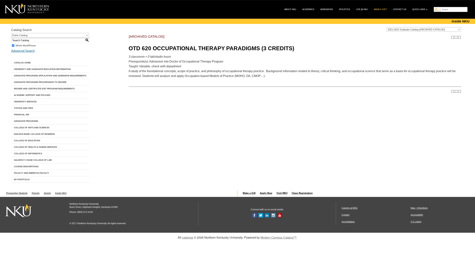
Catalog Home (22, 63)
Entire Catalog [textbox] (19, 35)
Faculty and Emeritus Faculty (31, 173)
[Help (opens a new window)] (459, 37)
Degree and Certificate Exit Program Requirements (44, 89)
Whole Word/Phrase (26, 45)
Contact (345, 215)
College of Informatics (28, 153)
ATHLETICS (344, 9)
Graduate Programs (26, 121)
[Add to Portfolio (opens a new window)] (452, 37)
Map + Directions (419, 208)
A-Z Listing (416, 221)
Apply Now (266, 193)
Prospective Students (16, 193)
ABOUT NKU (290, 9)
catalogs (187, 237)
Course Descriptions (26, 166)
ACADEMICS (308, 9)
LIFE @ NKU (362, 9)
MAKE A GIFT (380, 9)
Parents (36, 193)
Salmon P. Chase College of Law (33, 160)
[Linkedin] (267, 215)
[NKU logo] (27, 9)
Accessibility (417, 215)
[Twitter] (261, 215)
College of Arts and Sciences (31, 127)
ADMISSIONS (326, 9)
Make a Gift (249, 193)
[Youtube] (279, 215)
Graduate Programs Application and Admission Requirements (50, 76)
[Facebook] (254, 215)
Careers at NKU (350, 208)
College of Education (27, 140)
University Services (25, 101)
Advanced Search (23, 50)
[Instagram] (273, 215)
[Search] (437, 9)
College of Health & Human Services (35, 147)
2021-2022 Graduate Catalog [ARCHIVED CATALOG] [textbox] (416, 29)
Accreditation (348, 221)
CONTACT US (399, 9)
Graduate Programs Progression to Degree (40, 82)
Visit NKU (281, 193)
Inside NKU (61, 193)
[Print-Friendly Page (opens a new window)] (456, 37)
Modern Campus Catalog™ (279, 237)
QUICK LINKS (419, 9)
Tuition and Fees (23, 108)
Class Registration (302, 193)
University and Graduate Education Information (42, 69)
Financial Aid (21, 114)
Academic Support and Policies (32, 95)
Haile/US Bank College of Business (34, 134)
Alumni (47, 193)
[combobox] (424, 29)
